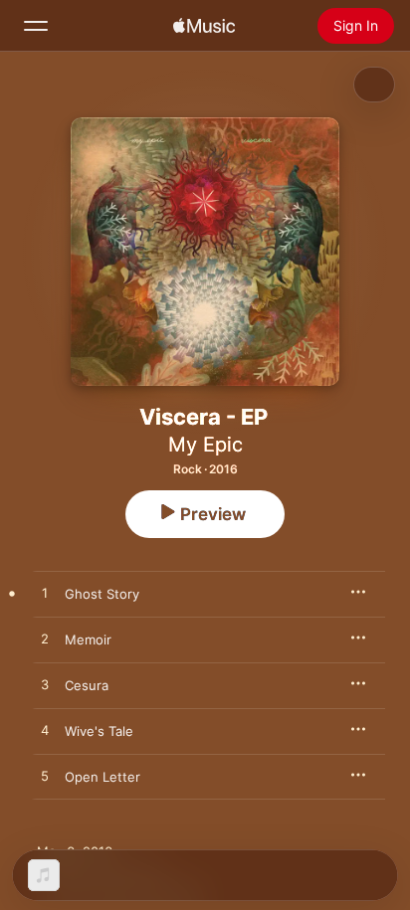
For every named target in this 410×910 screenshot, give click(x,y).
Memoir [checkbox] (88, 639)
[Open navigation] (36, 26)
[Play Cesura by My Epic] (45, 685)
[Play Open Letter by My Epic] (45, 777)
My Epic (205, 444)
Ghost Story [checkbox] (102, 594)
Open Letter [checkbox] (102, 777)
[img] (204, 26)
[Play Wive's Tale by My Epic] (45, 731)
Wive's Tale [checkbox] (99, 731)
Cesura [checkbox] (86, 685)
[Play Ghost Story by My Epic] (45, 594)
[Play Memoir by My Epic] (45, 639)
